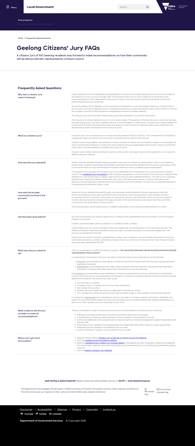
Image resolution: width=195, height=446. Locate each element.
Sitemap (62, 409)
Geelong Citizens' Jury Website (98, 350)
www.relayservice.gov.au (139, 381)
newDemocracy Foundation (95, 174)
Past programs (25, 20)
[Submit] (147, 7)
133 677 (122, 381)
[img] (168, 411)
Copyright (92, 409)
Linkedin (57, 413)
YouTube (28, 413)
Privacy (76, 409)
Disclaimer (26, 409)
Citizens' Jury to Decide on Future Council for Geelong (123, 338)
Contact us (109, 409)
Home (20, 38)
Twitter (43, 413)
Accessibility (45, 409)
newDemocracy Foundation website (101, 340)
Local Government (40, 7)
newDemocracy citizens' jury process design (104, 343)
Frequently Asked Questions (38, 38)
